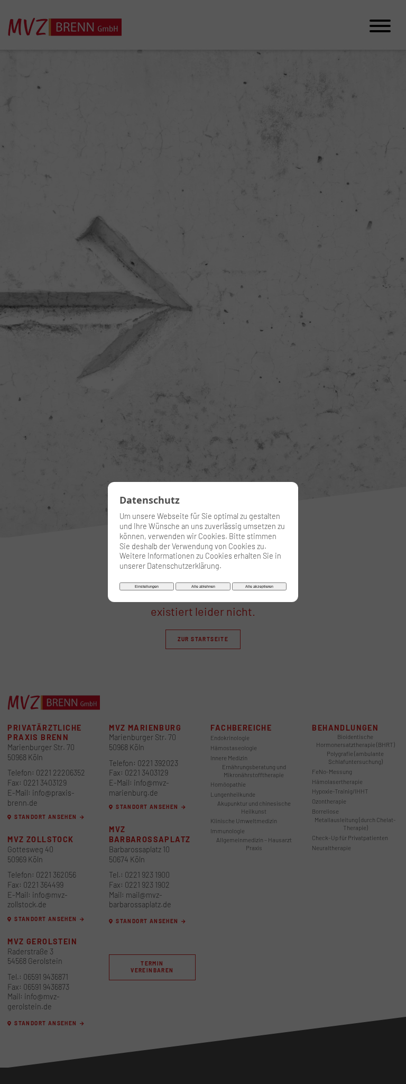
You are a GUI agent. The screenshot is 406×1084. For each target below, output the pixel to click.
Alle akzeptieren (259, 586)
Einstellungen (147, 586)
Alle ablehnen (203, 586)
